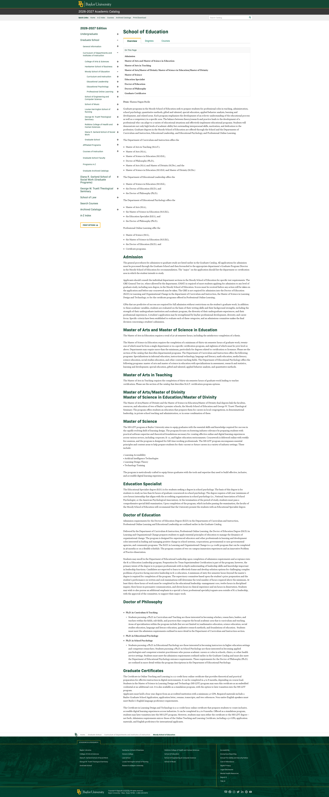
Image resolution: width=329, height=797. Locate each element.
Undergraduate (89, 34)
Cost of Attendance (227, 761)
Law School (126, 757)
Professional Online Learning (100, 91)
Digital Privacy (225, 765)
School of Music (92, 104)
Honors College (127, 754)
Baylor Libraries (85, 750)
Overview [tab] (132, 40)
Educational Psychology (98, 86)
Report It (223, 777)
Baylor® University (123, 790)
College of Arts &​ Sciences (97, 61)
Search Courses (89, 203)
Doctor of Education (135, 84)
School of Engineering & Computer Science (180, 757)
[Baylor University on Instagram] (233, 791)
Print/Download (139, 17)
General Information (92, 46)
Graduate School (89, 40)
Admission (130, 56)
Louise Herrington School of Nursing (97, 110)
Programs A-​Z (89, 164)
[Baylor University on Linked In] (242, 791)
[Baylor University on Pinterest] (246, 791)
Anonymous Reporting (228, 754)
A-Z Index (101, 17)
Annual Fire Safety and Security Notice (234, 757)
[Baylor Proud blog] (225, 791)
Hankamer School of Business (98, 66)
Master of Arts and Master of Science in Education (150, 60)
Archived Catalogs (123, 17)
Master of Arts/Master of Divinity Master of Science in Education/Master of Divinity (166, 70)
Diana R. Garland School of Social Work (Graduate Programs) (95, 179)
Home (92, 17)
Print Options (89, 225)
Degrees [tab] (149, 40)
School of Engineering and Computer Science (97, 97)
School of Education (171, 754)
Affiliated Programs (92, 144)
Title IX (222, 781)
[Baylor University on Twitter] (237, 791)
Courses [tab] (166, 40)
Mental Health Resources (229, 773)
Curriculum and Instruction (99, 76)
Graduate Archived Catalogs (96, 170)
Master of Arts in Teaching (138, 65)
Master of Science (133, 74)
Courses (110, 17)
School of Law (88, 197)
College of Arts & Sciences (89, 754)
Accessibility (224, 750)
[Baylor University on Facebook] (229, 791)
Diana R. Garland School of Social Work (100, 133)
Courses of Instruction (93, 151)
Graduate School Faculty (94, 157)
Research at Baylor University (132, 765)
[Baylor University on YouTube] (250, 791)
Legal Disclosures (226, 769)
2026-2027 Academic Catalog (99, 11)
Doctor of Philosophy (136, 88)
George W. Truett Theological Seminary (98, 118)
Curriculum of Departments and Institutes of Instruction (97, 54)
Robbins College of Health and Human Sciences (99, 125)
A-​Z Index (85, 215)
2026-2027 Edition (93, 28)
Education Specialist (135, 79)
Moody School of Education (97, 71)
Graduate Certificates (135, 93)
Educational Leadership (97, 81)
